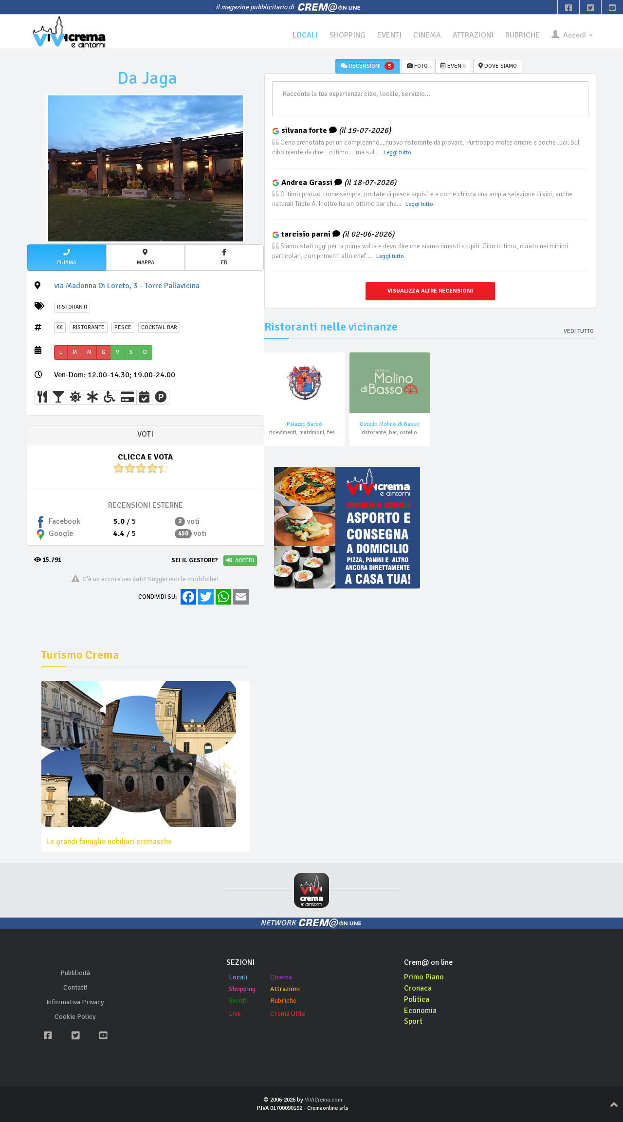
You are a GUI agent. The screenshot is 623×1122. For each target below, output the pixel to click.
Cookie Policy (75, 1016)
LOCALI (305, 35)
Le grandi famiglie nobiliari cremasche (109, 841)
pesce (122, 327)
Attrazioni (285, 989)
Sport (413, 1021)
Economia (420, 1010)
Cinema (281, 977)
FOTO (420, 66)
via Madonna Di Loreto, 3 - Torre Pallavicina (127, 286)
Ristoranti (72, 307)
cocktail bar (159, 327)
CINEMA (427, 35)
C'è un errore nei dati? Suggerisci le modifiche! (149, 578)
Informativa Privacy (75, 1002)
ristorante (89, 327)
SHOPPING (348, 35)
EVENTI (389, 35)
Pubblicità (75, 973)
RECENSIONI (369, 66)
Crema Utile (287, 1014)
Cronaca (418, 988)
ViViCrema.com (323, 1100)
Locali (238, 977)
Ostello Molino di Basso (390, 424)
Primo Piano (424, 977)
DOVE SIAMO (500, 66)
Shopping (242, 989)
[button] (66, 257)
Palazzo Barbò (304, 424)
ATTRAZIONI (473, 35)
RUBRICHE (522, 35)
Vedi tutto (579, 331)
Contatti (75, 987)
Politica (416, 999)
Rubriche (283, 1000)
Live (235, 1014)
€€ (60, 327)
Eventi (238, 1000)
